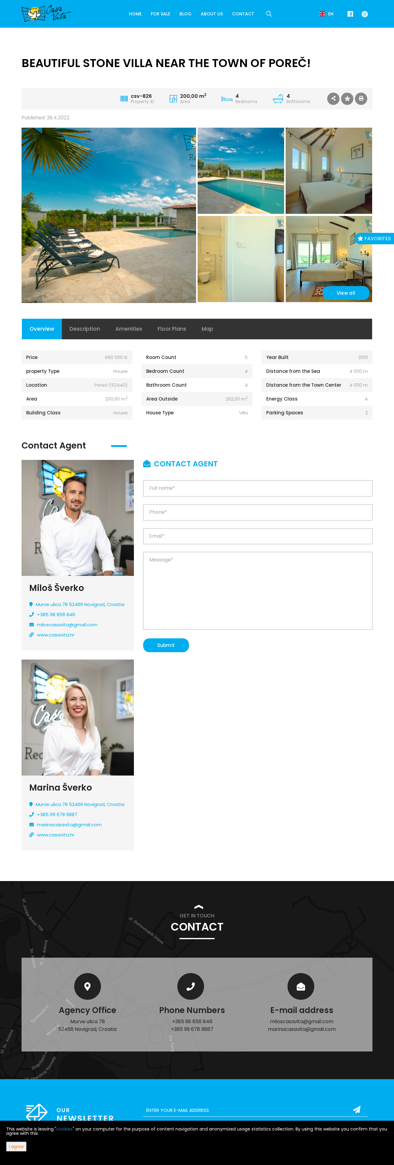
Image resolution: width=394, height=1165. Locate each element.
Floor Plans (172, 329)
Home (135, 14)
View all (346, 293)
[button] (333, 99)
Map (207, 329)
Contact (243, 14)
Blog (185, 14)
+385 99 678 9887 (57, 814)
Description (85, 329)
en (330, 14)
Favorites (377, 238)
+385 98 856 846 (56, 614)
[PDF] (361, 99)
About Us (212, 14)
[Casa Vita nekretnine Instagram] (363, 13)
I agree (16, 1146)
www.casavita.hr (55, 635)
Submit (166, 645)
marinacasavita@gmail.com (69, 824)
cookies (64, 1129)
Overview (42, 329)
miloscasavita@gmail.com (67, 624)
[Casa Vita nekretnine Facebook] (350, 14)
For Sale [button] (160, 14)
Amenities (128, 329)
